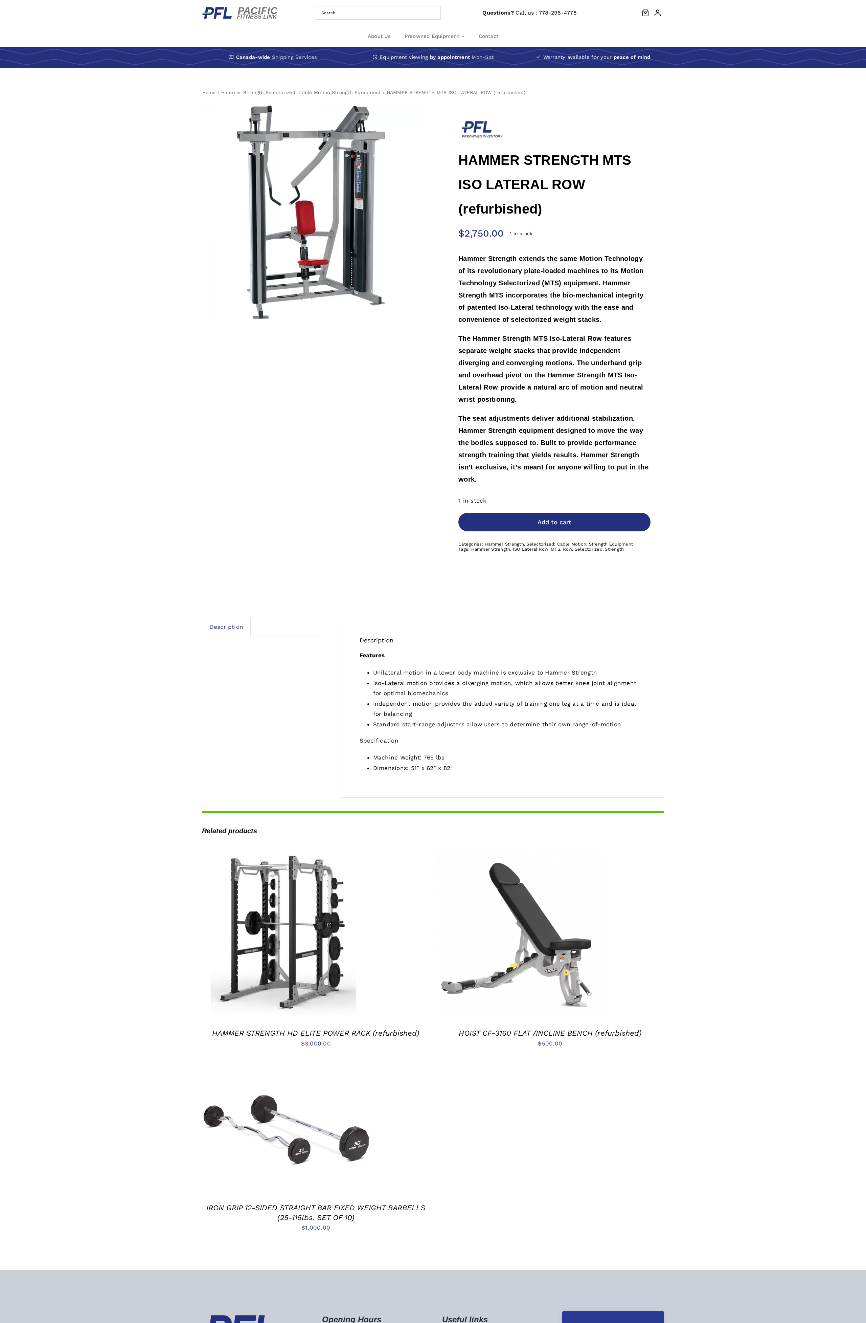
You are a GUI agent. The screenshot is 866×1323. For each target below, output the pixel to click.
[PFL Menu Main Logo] (242, 9)
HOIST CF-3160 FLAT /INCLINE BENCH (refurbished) (550, 1033)
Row (567, 549)
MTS (555, 549)
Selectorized (588, 549)
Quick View (308, 935)
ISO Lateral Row (530, 549)
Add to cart (554, 522)
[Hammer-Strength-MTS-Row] (311, 213)
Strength (614, 549)
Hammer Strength (504, 544)
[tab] (226, 627)
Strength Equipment (611, 544)
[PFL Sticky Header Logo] (241, 1317)
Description (226, 626)
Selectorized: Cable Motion (556, 544)
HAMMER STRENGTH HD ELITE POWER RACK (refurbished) (315, 1033)
